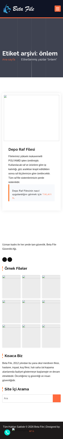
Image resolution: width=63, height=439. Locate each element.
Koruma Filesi (19, 140)
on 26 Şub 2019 (20, 136)
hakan (37, 136)
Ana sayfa (8, 59)
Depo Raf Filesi (21, 149)
